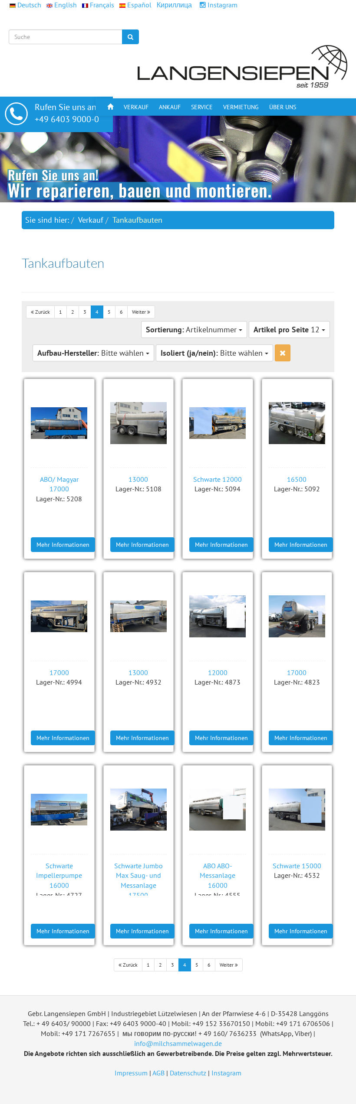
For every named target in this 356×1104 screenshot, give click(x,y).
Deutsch (29, 4)
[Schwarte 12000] (217, 423)
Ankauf (170, 107)
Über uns (282, 107)
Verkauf (136, 107)
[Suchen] (130, 36)
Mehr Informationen (62, 545)
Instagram (221, 4)
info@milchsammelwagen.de (178, 1043)
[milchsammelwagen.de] (243, 66)
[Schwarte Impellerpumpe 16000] (59, 810)
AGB (158, 1072)
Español (139, 4)
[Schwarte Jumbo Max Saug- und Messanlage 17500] (138, 810)
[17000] (59, 616)
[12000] (217, 616)
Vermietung (241, 107)
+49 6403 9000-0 (67, 119)
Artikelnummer (192, 329)
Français (102, 4)
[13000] (138, 423)
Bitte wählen (91, 353)
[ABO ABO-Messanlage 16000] (217, 810)
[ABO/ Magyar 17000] (59, 423)
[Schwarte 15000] (297, 810)
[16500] (297, 423)
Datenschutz (188, 1072)
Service (202, 107)
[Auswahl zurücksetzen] (282, 352)
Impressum (131, 1072)
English (66, 4)
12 (288, 329)
